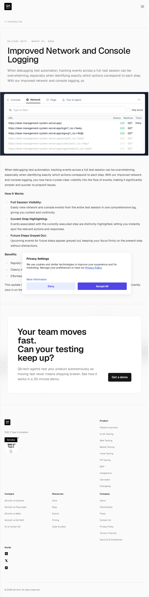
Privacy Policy (107, 526)
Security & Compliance (111, 539)
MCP (102, 466)
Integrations (106, 473)
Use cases (105, 479)
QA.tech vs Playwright (16, 507)
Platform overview (109, 427)
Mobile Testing (107, 447)
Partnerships (106, 507)
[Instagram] (6, 568)
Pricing (55, 520)
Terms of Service (108, 533)
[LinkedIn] (6, 553)
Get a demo (120, 377)
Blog (54, 507)
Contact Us (105, 520)
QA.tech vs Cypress (14, 500)
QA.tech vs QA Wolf (14, 520)
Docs (54, 500)
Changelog (15, 21)
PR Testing (105, 460)
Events (55, 513)
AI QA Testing (106, 434)
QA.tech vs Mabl (13, 513)
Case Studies (59, 526)
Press (102, 513)
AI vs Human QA (13, 526)
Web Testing (106, 440)
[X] (6, 560)
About (103, 500)
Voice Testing (106, 453)
